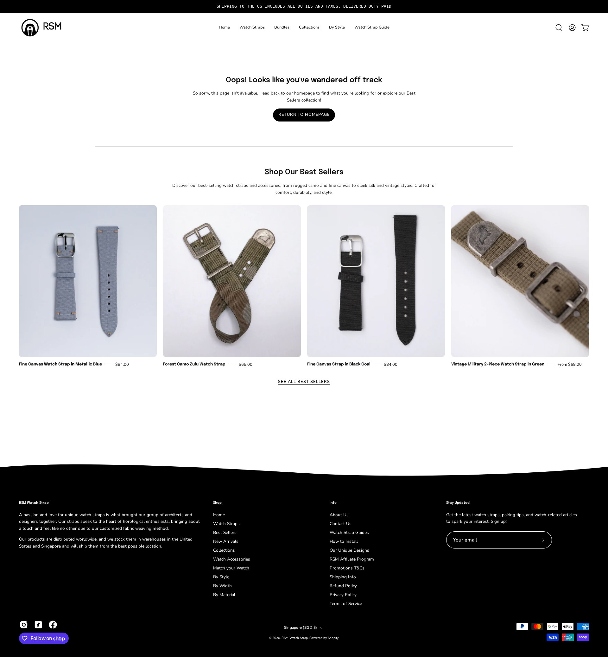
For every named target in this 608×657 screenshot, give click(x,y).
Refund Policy (343, 586)
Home (219, 515)
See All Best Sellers (304, 381)
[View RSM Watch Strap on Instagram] (23, 624)
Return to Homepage (303, 114)
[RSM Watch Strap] (41, 27)
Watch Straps (226, 524)
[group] (304, 6)
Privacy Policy (343, 595)
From (570, 365)
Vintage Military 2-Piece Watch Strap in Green (497, 365)
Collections (224, 550)
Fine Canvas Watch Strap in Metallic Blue (60, 365)
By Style (221, 577)
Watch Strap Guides (349, 532)
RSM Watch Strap (295, 638)
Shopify (333, 638)
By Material (224, 595)
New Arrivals (225, 541)
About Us (339, 515)
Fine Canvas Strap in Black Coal (338, 365)
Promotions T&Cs (347, 568)
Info (333, 502)
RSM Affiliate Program (352, 559)
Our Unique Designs (349, 550)
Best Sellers (225, 532)
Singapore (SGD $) (300, 627)
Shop (217, 502)
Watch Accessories (231, 559)
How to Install (344, 541)
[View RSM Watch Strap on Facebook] (53, 624)
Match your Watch (231, 568)
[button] (252, 27)
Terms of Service (346, 604)
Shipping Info (343, 577)
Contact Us (341, 524)
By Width (222, 586)
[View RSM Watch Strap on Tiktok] (38, 624)
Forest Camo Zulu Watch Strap (194, 365)
